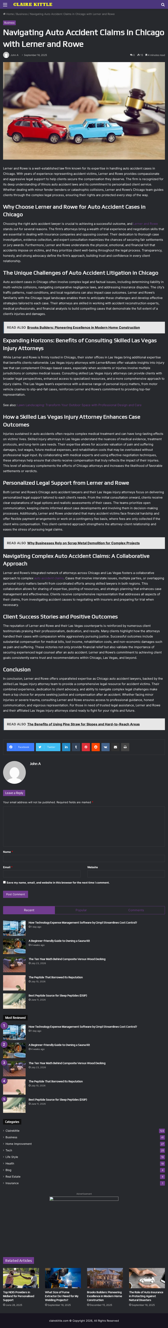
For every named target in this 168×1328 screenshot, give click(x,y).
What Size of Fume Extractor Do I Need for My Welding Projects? (61, 1296)
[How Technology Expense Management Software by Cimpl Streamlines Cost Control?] (14, 928)
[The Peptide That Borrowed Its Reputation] (14, 983)
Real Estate (13, 1176)
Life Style (12, 1157)
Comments (136, 910)
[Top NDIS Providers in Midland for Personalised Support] (21, 1278)
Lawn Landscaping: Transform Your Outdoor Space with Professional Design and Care (79, 405)
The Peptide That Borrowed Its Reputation (56, 977)
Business (22, 14)
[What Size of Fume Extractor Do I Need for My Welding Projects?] (63, 1278)
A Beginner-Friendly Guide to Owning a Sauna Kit (59, 940)
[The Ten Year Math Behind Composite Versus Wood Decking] (14, 964)
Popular (81, 910)
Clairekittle (12, 1130)
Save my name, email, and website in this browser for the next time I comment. (58, 882)
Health (10, 1163)
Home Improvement (19, 1143)
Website (92, 867)
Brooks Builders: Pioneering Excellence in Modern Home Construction (104, 1296)
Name (8, 851)
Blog (8, 1170)
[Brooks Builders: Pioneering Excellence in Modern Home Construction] (105, 1278)
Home (10, 14)
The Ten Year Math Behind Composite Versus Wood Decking (67, 959)
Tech (9, 1150)
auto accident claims (49, 578)
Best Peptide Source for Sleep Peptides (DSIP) (58, 995)
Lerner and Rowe (145, 224)
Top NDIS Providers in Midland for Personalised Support (18, 1296)
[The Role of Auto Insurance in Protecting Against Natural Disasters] (147, 1278)
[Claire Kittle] (32, 4)
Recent (29, 910)
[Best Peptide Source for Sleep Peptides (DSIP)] (14, 1001)
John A (35, 763)
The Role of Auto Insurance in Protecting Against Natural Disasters (146, 1296)
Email (7, 867)
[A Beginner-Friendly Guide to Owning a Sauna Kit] (14, 946)
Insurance (12, 1183)
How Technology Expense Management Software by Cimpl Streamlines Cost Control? (83, 922)
